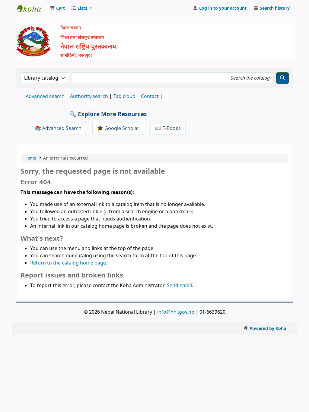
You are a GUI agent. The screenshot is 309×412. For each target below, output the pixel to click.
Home (30, 158)
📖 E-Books (168, 128)
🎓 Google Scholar (118, 128)
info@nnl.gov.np (175, 312)
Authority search (89, 96)
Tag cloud (124, 96)
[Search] (282, 78)
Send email (179, 285)
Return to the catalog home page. (68, 263)
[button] (57, 8)
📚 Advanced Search (58, 128)
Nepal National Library (32, 8)
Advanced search (45, 96)
